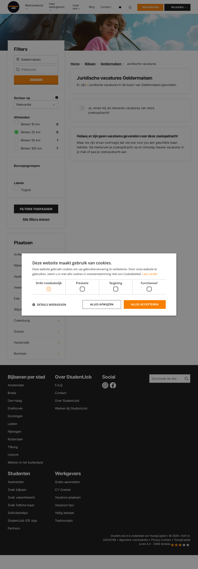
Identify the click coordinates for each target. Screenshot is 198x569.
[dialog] (99, 284)
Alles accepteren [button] (144, 304)
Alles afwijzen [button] (102, 304)
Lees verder (150, 274)
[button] (49, 304)
